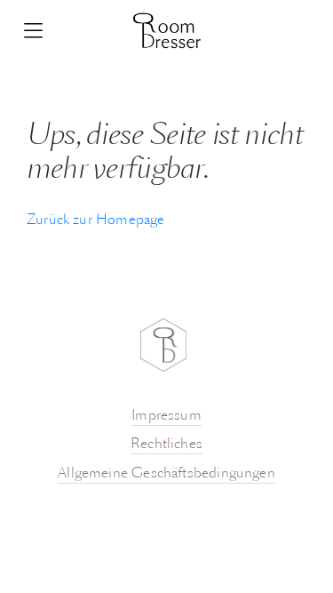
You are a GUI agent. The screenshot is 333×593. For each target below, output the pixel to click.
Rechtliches (166, 444)
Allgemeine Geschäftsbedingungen (166, 474)
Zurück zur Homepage (95, 220)
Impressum (166, 416)
